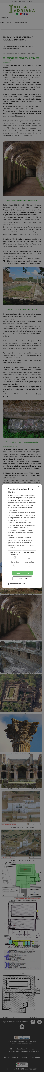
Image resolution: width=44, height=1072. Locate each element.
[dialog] (22, 536)
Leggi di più (12, 548)
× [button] (38, 486)
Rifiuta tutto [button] (22, 579)
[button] (16, 584)
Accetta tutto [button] (22, 573)
